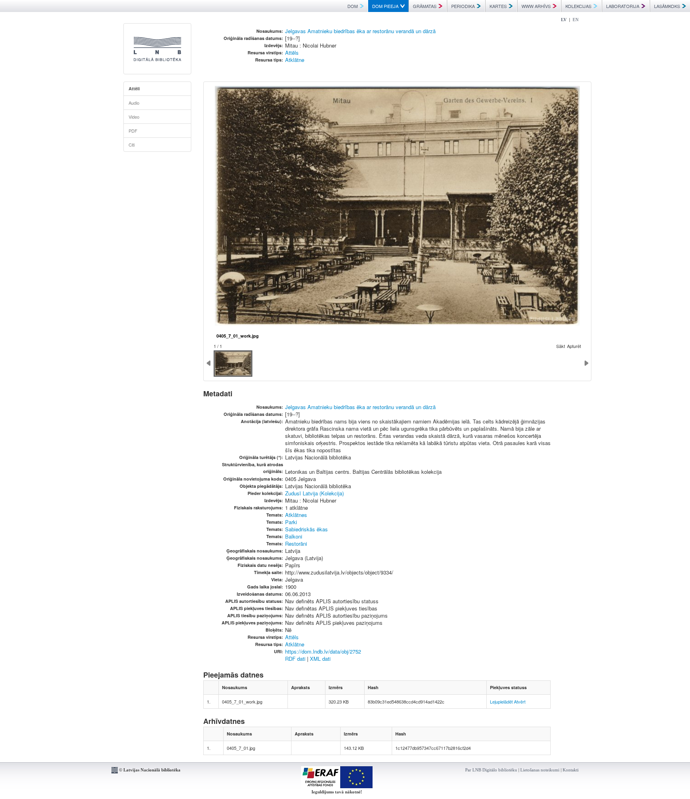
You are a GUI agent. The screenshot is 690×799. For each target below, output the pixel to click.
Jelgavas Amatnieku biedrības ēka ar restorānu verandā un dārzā (360, 31)
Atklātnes (296, 515)
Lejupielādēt (501, 701)
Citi (132, 144)
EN (576, 19)
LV (564, 19)
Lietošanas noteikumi (539, 769)
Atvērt (519, 701)
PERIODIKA (463, 6)
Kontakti (571, 769)
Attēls (292, 52)
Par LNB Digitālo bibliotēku (491, 769)
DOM (352, 6)
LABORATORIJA (622, 6)
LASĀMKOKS (667, 6)
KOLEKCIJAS (578, 6)
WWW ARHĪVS (536, 6)
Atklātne (294, 60)
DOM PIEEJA (385, 6)
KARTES (498, 6)
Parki (291, 522)
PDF (133, 130)
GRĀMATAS (424, 6)
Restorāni (296, 543)
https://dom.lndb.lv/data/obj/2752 (323, 651)
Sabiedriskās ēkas (306, 529)
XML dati (320, 658)
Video (134, 116)
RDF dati (295, 658)
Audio (134, 102)
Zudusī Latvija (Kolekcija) (314, 493)
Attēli (134, 88)
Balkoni (293, 536)
